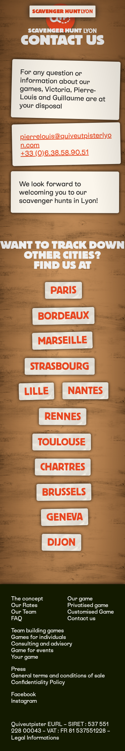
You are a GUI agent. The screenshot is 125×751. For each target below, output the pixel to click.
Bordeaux (63, 316)
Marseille (62, 340)
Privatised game (87, 605)
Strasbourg (59, 366)
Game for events (32, 650)
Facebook (23, 694)
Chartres (62, 467)
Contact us (81, 618)
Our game (80, 598)
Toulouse (61, 442)
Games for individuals (38, 637)
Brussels (64, 492)
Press (18, 669)
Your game (24, 657)
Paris (63, 290)
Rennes (62, 416)
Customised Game (90, 611)
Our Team (23, 611)
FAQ (16, 618)
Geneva (65, 517)
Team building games (37, 630)
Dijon (61, 542)
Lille (36, 391)
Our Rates (24, 605)
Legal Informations (35, 737)
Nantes (85, 390)
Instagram (24, 701)
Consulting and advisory (41, 643)
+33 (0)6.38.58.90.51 (54, 152)
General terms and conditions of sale (58, 675)
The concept (27, 598)
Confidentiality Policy (38, 682)
